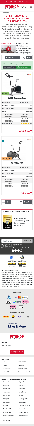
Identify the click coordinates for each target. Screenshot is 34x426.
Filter (29, 57)
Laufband (6, 385)
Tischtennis (6, 392)
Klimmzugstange (24, 412)
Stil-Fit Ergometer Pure (17, 98)
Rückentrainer (7, 412)
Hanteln (21, 395)
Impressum (21, 365)
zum (7, 345)
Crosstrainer (7, 382)
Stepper (5, 405)
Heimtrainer (6, 402)
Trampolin (22, 388)
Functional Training (9, 409)
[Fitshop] (12, 7)
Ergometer (6, 12)
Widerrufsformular (8, 372)
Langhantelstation (24, 405)
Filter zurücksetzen (23, 67)
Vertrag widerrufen (17, 352)
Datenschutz (22, 362)
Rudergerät (22, 385)
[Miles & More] (17, 325)
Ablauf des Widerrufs (24, 372)
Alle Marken (6, 420)
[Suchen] (26, 7)
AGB (4, 362)
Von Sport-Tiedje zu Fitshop (10, 270)
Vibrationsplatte (23, 416)
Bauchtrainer (22, 409)
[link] (7, 222)
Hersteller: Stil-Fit (9, 67)
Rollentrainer (22, 402)
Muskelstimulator (8, 416)
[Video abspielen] (8, 49)
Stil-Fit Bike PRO (17, 163)
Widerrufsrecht (22, 368)
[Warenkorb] (31, 7)
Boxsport (6, 399)
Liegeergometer (23, 399)
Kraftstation (6, 388)
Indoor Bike (6, 395)
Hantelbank (22, 392)
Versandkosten (7, 368)
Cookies (5, 365)
